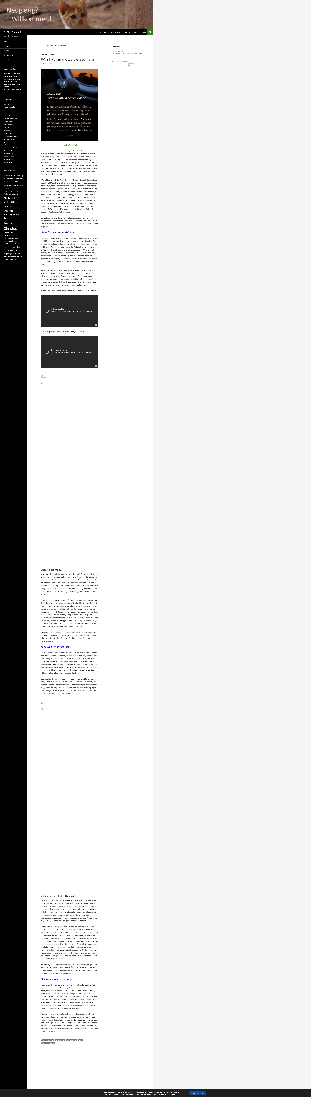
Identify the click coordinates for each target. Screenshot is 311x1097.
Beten (6, 178)
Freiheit (19, 185)
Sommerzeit (71, 1040)
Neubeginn (8, 241)
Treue (18, 251)
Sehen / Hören (116, 32)
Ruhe (5, 248)
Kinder (6, 233)
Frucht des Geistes (12, 191)
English (66, 145)
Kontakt (7, 50)
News (5, 142)
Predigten (127, 32)
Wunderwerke (8, 159)
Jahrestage (7, 130)
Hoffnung (8, 214)
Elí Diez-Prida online (13, 32)
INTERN (143, 32)
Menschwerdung (11, 238)
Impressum (7, 60)
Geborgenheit (48, 1040)
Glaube (7, 198)
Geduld (11, 194)
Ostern (6, 244)
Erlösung (13, 185)
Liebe (15, 232)
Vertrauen (15, 253)
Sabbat (17, 247)
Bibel (11, 178)
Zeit (80, 1040)
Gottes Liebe (10, 201)
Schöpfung (8, 251)
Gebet (6, 194)
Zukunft (6, 260)
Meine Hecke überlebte (11, 76)
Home (6, 41)
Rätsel (6, 145)
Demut (7, 184)
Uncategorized (8, 154)
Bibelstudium (8, 116)
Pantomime (12, 243)
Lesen (106, 32)
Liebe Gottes (9, 235)
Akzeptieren (198, 1093)
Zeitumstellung (49, 1043)
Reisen (136, 32)
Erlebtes (6, 127)
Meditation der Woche (11, 136)
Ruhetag (9, 248)
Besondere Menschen (10, 113)
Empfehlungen (8, 124)
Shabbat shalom (9, 151)
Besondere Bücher (10, 107)
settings (173, 1094)
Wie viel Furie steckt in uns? (12, 73)
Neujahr (15, 241)
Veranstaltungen (9, 156)
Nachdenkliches (47, 55)
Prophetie (18, 244)
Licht (11, 233)
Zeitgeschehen (8, 162)
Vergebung (7, 254)
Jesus (7, 218)
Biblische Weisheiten (10, 119)
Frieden (7, 188)
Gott (13, 198)
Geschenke (17, 194)
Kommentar (7, 133)
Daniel (15, 181)
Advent (7, 175)
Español (73, 145)
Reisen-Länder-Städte (10, 148)
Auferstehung (16, 175)
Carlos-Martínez (18, 179)
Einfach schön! (8, 121)
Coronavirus (8, 182)
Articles (6, 104)
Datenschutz (8, 55)
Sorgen (14, 251)
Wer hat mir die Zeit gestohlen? (67, 59)
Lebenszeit (60, 1040)
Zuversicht (12, 260)
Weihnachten (10, 256)
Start (99, 32)
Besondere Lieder (9, 110)
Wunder (19, 257)
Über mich (7, 46)
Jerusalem (15, 215)
